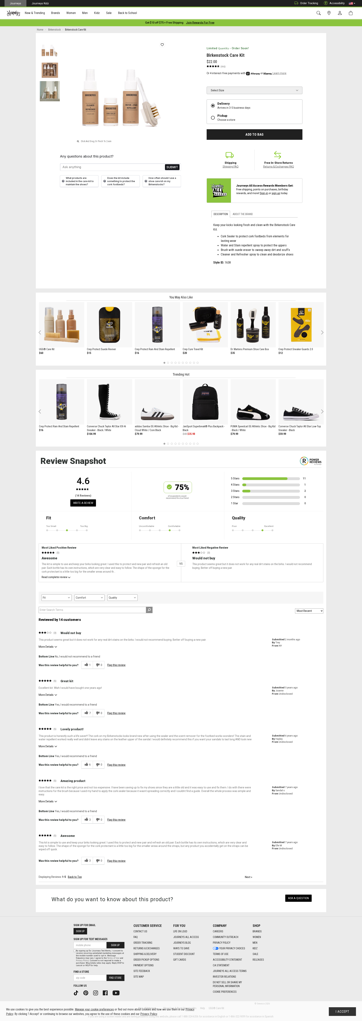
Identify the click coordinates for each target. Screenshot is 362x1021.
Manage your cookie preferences (94, 1009)
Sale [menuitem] (109, 13)
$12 (280, 352)
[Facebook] (106, 992)
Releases (258, 959)
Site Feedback (141, 971)
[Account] (340, 13)
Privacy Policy (221, 942)
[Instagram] (97, 992)
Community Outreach (225, 937)
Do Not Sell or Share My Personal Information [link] (227, 984)
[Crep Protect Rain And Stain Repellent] (157, 324)
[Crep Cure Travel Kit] (205, 324)
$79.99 (138, 433)
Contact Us (140, 931)
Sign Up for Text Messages (90, 939)
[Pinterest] (87, 992)
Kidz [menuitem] (97, 13)
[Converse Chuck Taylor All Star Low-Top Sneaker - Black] (301, 401)
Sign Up (80, 931)
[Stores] (329, 13)
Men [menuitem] (85, 13)
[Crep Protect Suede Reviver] (109, 324)
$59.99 (282, 433)
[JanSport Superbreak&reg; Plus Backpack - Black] (205, 401)
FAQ (135, 937)
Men (255, 942)
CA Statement (221, 965)
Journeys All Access (186, 937)
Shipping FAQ (231, 166)
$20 (185, 352)
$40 (185, 433)
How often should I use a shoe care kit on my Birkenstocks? (162, 181)
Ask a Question (298, 898)
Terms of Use (221, 954)
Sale (255, 954)
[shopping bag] (351, 13)
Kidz (255, 948)
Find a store (81, 971)
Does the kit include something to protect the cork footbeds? (121, 181)
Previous (42, 333)
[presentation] (35, 13)
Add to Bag (254, 134)
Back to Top (75, 876)
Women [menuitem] (71, 13)
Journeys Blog (182, 942)
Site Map (138, 976)
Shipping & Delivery (144, 954)
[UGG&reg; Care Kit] (61, 324)
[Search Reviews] (149, 610)
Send (172, 167)
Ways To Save (181, 948)
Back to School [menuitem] (127, 13)
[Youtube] (117, 992)
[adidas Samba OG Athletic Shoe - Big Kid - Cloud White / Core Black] (157, 401)
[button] (352, 3)
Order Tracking (309, 3)
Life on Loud (180, 931)
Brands (257, 931)
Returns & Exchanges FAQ (278, 166)
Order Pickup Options (146, 959)
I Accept (342, 1011)
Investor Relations (224, 976)
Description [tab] (221, 214)
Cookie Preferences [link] (225, 991)
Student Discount (184, 954)
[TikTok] (77, 992)
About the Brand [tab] (243, 214)
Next (321, 332)
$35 (233, 352)
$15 (89, 352)
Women (257, 937)
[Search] (319, 13)
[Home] (13, 13)
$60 (41, 352)
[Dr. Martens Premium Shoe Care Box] (253, 324)
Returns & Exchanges (146, 948)
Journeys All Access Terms (230, 971)
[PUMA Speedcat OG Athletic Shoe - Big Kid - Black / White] (253, 401)
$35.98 (191, 433)
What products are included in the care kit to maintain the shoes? (80, 181)
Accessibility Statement (227, 959)
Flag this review (116, 665)
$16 (137, 352)
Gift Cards (179, 959)
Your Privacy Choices (232, 948)
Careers (218, 931)
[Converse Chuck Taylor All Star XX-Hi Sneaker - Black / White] (109, 401)
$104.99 (91, 433)
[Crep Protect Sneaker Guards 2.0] (301, 324)
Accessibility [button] (337, 3)
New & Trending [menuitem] (35, 13)
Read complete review (54, 577)
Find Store (115, 977)
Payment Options (143, 965)
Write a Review (83, 502)
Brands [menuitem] (55, 13)
